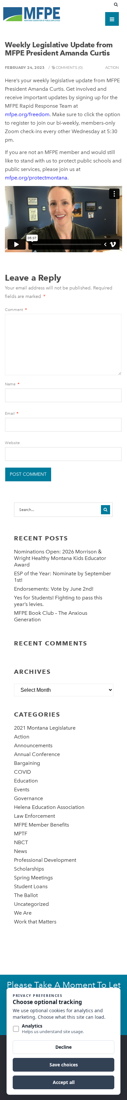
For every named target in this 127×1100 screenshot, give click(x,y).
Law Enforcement (34, 816)
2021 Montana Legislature (45, 728)
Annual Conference (37, 754)
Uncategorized (31, 904)
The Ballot (26, 895)
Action (112, 67)
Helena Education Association (49, 807)
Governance (28, 798)
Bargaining (27, 763)
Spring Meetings (33, 878)
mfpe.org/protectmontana (36, 178)
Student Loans (31, 886)
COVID (22, 772)
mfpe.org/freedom (27, 114)
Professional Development (45, 860)
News (20, 851)
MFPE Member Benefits (41, 825)
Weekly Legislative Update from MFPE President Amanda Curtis (59, 48)
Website (12, 443)
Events (21, 789)
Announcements (33, 745)
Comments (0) (69, 67)
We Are (23, 913)
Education (26, 781)
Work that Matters (35, 922)
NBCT (21, 842)
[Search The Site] (117, 4)
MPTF (20, 833)
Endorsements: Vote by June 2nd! (53, 589)
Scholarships (29, 869)
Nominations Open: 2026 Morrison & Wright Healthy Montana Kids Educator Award (60, 558)
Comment (16, 309)
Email (11, 413)
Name (12, 384)
